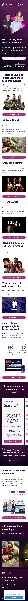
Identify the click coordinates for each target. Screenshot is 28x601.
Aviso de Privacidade (17, 594)
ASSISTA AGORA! (14, 237)
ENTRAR (22, 4)
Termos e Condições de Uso (9, 584)
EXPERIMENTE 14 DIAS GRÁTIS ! (14, 518)
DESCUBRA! (14, 157)
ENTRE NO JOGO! (14, 114)
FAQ (3, 590)
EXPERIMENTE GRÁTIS (14, 377)
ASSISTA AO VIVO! (14, 317)
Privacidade (5, 587)
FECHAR (14, 598)
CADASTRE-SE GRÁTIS (13, 441)
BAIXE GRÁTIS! (14, 58)
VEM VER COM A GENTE (14, 277)
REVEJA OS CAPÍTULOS (14, 196)
